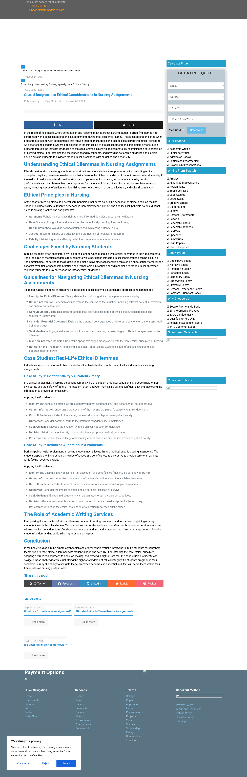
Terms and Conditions (188, 709)
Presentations (134, 712)
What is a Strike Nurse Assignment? (48, 611)
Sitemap (181, 721)
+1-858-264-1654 (39, 6)
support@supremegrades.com (46, 10)
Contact (29, 712)
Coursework (83, 728)
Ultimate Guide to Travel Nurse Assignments (103, 611)
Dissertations (84, 720)
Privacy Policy (184, 705)
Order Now (196, 130)
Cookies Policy (185, 717)
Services (30, 704)
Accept (66, 763)
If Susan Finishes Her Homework (45, 644)
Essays (80, 696)
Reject (45, 763)
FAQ (27, 708)
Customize (23, 763)
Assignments (83, 724)
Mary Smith (51, 101)
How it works (32, 700)
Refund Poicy (184, 713)
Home (28, 696)
